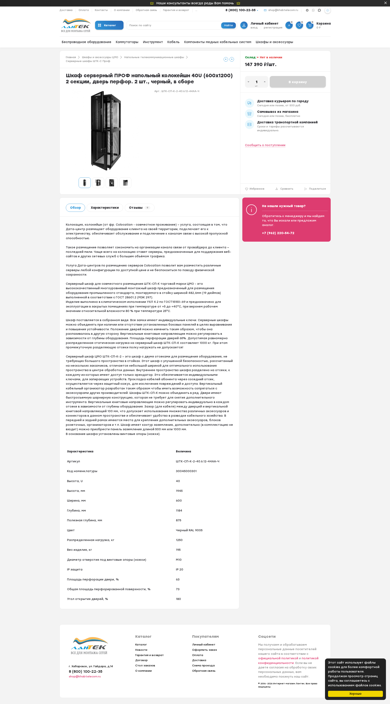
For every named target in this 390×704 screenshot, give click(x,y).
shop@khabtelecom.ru (283, 10)
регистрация (273, 27)
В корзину (298, 82)
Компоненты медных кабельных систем (217, 42)
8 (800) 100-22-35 (240, 10)
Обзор (75, 208)
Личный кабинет (203, 644)
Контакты (101, 10)
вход (254, 27)
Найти (228, 25)
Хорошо (355, 693)
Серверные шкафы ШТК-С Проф (88, 61)
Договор (141, 660)
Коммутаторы (127, 42)
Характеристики (105, 208)
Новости (141, 649)
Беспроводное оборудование (86, 42)
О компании (122, 10)
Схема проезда (203, 665)
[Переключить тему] (328, 10)
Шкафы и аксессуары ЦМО (100, 57)
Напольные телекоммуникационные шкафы (154, 57)
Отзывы (138, 208)
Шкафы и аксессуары (274, 42)
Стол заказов (145, 665)
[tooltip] (226, 59)
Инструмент (153, 42)
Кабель (173, 42)
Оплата (84, 10)
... (196, 10)
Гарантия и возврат (176, 10)
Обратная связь (146, 10)
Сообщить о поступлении (265, 145)
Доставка (66, 10)
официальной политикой (278, 658)
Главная (71, 57)
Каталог (110, 25)
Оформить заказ (204, 649)
